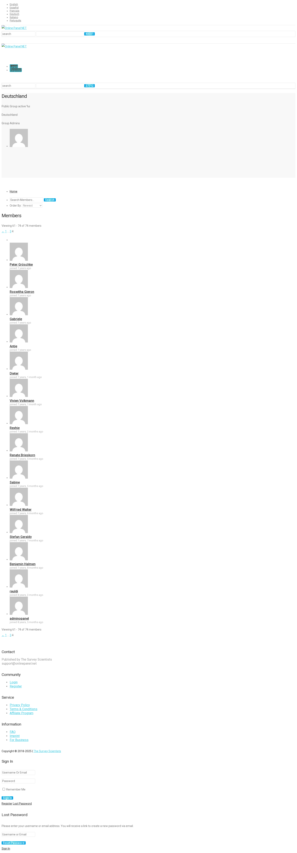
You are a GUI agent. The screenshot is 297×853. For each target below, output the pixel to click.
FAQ (13, 732)
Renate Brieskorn (22, 455)
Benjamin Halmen (23, 564)
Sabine (15, 482)
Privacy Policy (20, 705)
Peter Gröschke (21, 264)
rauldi (14, 591)
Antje (13, 346)
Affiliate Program (21, 713)
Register (15, 70)
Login (14, 66)
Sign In (6, 848)
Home (13, 191)
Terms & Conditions (23, 709)
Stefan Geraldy (21, 537)
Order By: (15, 205)
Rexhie (15, 428)
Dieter (14, 373)
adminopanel (19, 618)
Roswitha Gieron (22, 292)
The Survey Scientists (47, 751)
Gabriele (16, 319)
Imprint (15, 736)
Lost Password (22, 803)
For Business (19, 740)
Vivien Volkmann (22, 401)
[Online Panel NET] (14, 28)
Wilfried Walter (21, 510)
